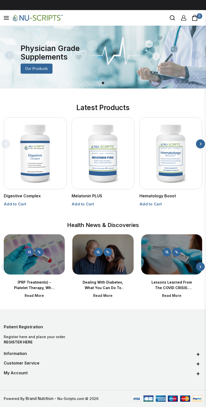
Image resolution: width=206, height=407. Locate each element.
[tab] (103, 83)
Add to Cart (15, 204)
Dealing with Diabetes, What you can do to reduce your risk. (103, 287)
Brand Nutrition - (41, 398)
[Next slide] (196, 55)
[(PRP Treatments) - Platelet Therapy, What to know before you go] (29, 252)
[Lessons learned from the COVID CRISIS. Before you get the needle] (167, 252)
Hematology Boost (157, 195)
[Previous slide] (9, 55)
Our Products (36, 68)
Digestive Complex (22, 195)
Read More (34, 295)
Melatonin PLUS (87, 195)
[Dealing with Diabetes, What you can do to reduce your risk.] (98, 252)
